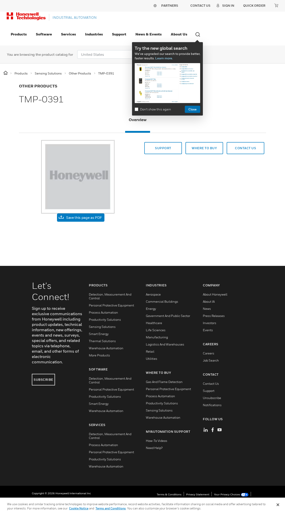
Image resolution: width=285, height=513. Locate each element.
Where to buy (204, 148)
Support (119, 34)
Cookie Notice (78, 508)
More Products (99, 355)
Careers (208, 353)
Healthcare (154, 323)
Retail (150, 351)
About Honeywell (215, 294)
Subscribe (43, 379)
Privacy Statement (197, 494)
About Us (179, 34)
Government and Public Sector (168, 316)
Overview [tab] (138, 119)
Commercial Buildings (162, 301)
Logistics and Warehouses (165, 344)
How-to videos (156, 441)
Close (192, 109)
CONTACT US (245, 148)
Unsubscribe (212, 398)
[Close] (278, 505)
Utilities (151, 358)
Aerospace (153, 294)
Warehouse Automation (106, 348)
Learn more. (164, 58)
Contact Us (211, 383)
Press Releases (214, 316)
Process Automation (103, 312)
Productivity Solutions (105, 319)
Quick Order (254, 5)
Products (19, 34)
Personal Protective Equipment (111, 305)
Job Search (211, 360)
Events (208, 330)
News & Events (148, 34)
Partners (169, 5)
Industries (94, 34)
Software (44, 34)
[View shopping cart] (276, 5)
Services (68, 34)
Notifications (212, 405)
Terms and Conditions (111, 508)
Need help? (154, 448)
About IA (209, 301)
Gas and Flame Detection (164, 382)
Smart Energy (99, 334)
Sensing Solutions (102, 327)
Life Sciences (155, 330)
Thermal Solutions (102, 341)
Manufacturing (157, 337)
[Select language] (155, 5)
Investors (209, 323)
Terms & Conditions (169, 494)
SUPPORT (163, 148)
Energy (151, 308)
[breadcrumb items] (6, 73)
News (207, 308)
